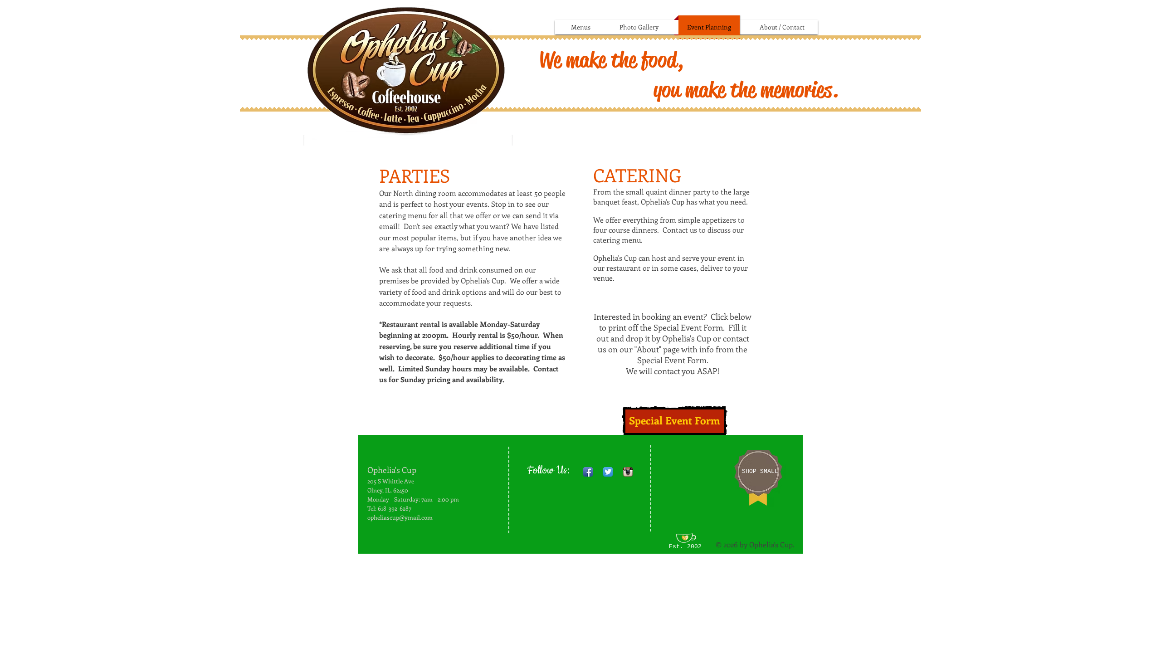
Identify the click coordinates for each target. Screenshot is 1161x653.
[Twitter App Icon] (608, 472)
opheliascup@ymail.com (400, 517)
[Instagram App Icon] (628, 472)
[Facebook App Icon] (588, 472)
